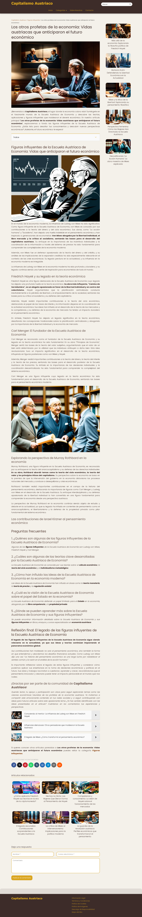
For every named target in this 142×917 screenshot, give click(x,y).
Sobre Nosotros (76, 10)
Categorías (60, 10)
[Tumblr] (36, 764)
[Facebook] (13, 764)
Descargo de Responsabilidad (83, 909)
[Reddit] (59, 764)
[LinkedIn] (42, 764)
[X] (19, 764)
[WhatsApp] (30, 764)
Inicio (51, 10)
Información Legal (78, 898)
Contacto (89, 10)
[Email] (53, 764)
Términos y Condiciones (81, 901)
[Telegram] (48, 764)
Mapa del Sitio (77, 912)
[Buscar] (130, 4)
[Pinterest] (25, 764)
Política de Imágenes (80, 906)
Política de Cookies (79, 904)
